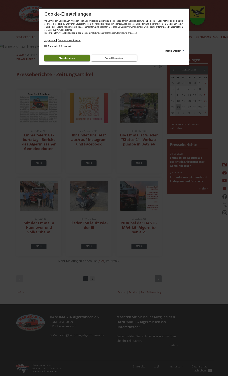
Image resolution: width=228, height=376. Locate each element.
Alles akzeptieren (67, 58)
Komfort (66, 46)
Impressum (50, 40)
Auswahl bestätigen (114, 58)
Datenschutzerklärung (69, 40)
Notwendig (53, 46)
